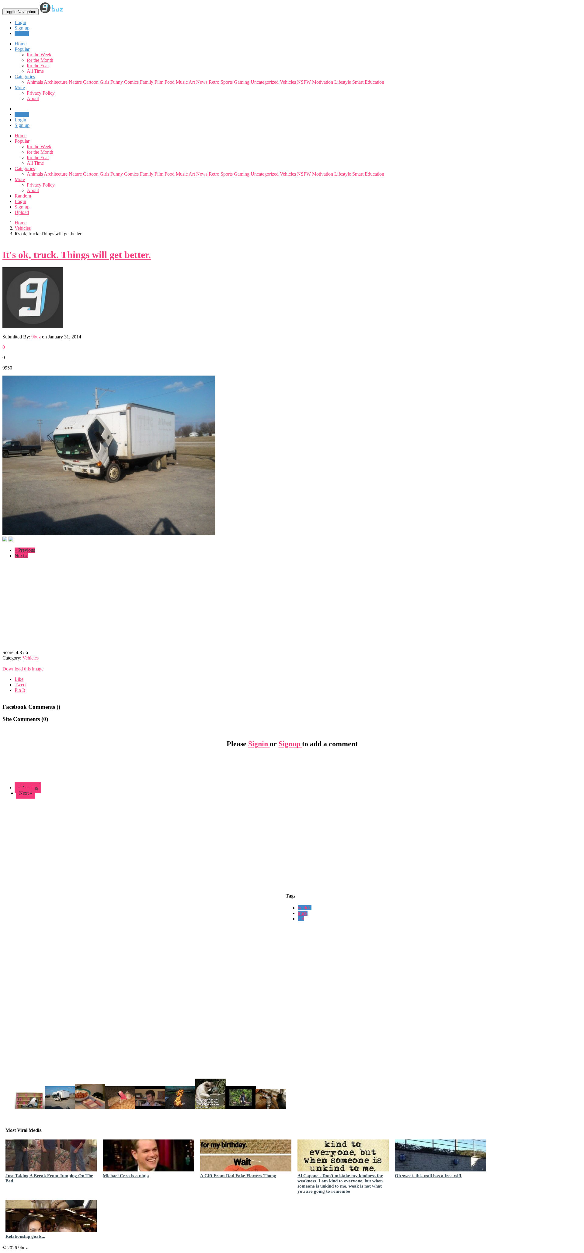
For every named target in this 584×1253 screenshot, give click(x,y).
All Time (35, 71)
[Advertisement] (53, 606)
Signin (259, 744)
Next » (21, 555)
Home (20, 135)
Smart (357, 82)
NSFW (304, 82)
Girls (104, 82)
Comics (131, 82)
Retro (214, 82)
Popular (22, 141)
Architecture (56, 82)
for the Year (38, 65)
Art (192, 82)
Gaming (241, 82)
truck (303, 913)
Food (170, 82)
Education (374, 82)
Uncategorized (265, 82)
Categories (25, 168)
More (20, 87)
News (201, 82)
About (33, 98)
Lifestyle (342, 82)
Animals (35, 82)
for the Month (40, 60)
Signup (290, 744)
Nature (75, 82)
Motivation (322, 82)
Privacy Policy (41, 93)
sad (301, 918)
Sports (227, 82)
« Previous (25, 550)
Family (146, 82)
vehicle (304, 907)
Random (23, 195)
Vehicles (288, 82)
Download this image (22, 668)
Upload (22, 33)
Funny (116, 82)
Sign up (22, 27)
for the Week (39, 54)
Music (182, 82)
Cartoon (91, 82)
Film (159, 82)
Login (20, 22)
